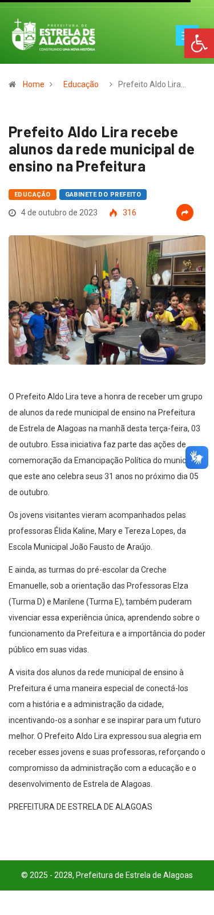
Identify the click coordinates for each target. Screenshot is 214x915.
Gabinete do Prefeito (103, 194)
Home (34, 84)
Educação (81, 84)
